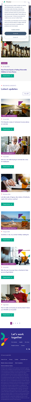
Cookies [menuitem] (16, 359)
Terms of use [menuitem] (4, 359)
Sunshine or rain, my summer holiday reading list (15, 234)
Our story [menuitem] (27, 342)
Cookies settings (15, 29)
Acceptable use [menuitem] (23, 359)
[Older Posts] (20, 323)
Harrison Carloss (9, 365)
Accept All (15, 33)
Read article (6, 75)
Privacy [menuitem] (10, 359)
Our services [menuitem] (14, 342)
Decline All (15, 37)
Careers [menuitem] (23, 345)
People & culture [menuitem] (15, 345)
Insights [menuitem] (21, 342)
